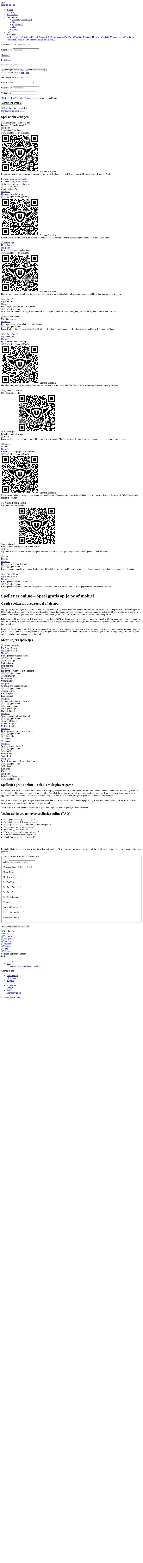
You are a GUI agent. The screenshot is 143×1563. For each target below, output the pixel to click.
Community (19, 23)
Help (9, 32)
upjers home (17, 24)
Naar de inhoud (8, 5)
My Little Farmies (11, 897)
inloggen (25, 72)
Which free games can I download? (19, 837)
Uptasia (7, 902)
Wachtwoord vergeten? (11, 64)
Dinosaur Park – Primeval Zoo (17, 867)
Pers (8, 963)
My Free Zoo (9, 892)
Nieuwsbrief (12, 14)
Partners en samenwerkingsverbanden (23, 966)
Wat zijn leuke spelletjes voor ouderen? (20, 822)
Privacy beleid (31, 98)
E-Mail (4, 82)
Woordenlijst (12, 975)
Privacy (10, 988)
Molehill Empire (10, 907)
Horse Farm (8, 872)
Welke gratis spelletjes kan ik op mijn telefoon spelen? (27, 824)
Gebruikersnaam (8, 44)
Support (10, 980)
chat (14, 27)
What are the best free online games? (19, 834)
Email (6, 862)
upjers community (11, 917)
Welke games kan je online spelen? (18, 827)
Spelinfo (5, 176)
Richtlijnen (11, 978)
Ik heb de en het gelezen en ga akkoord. (31, 98)
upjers (3, 2)
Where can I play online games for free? (21, 832)
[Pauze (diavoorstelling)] (12, 69)
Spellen (10, 9)
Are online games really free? (16, 829)
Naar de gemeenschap (22, 19)
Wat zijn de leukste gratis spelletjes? (19, 819)
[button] (71, 931)
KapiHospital (9, 877)
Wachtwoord (7, 50)
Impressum (11, 985)
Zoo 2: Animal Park (12, 912)
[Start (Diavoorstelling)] (36, 69)
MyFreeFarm (9, 882)
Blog (14, 22)
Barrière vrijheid (14, 993)
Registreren (6, 60)
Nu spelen (5, 128)
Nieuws (10, 12)
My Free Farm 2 (10, 887)
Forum (15, 29)
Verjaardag (6, 93)
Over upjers (12, 961)
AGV (15, 98)
